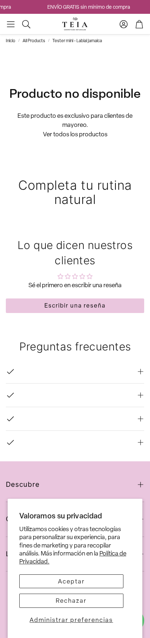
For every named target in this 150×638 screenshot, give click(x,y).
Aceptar (71, 581)
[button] (11, 24)
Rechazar (71, 601)
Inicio (10, 41)
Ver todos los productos (75, 134)
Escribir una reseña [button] (75, 305)
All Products (34, 41)
